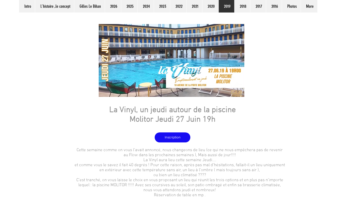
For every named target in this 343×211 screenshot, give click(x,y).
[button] (113, 6)
